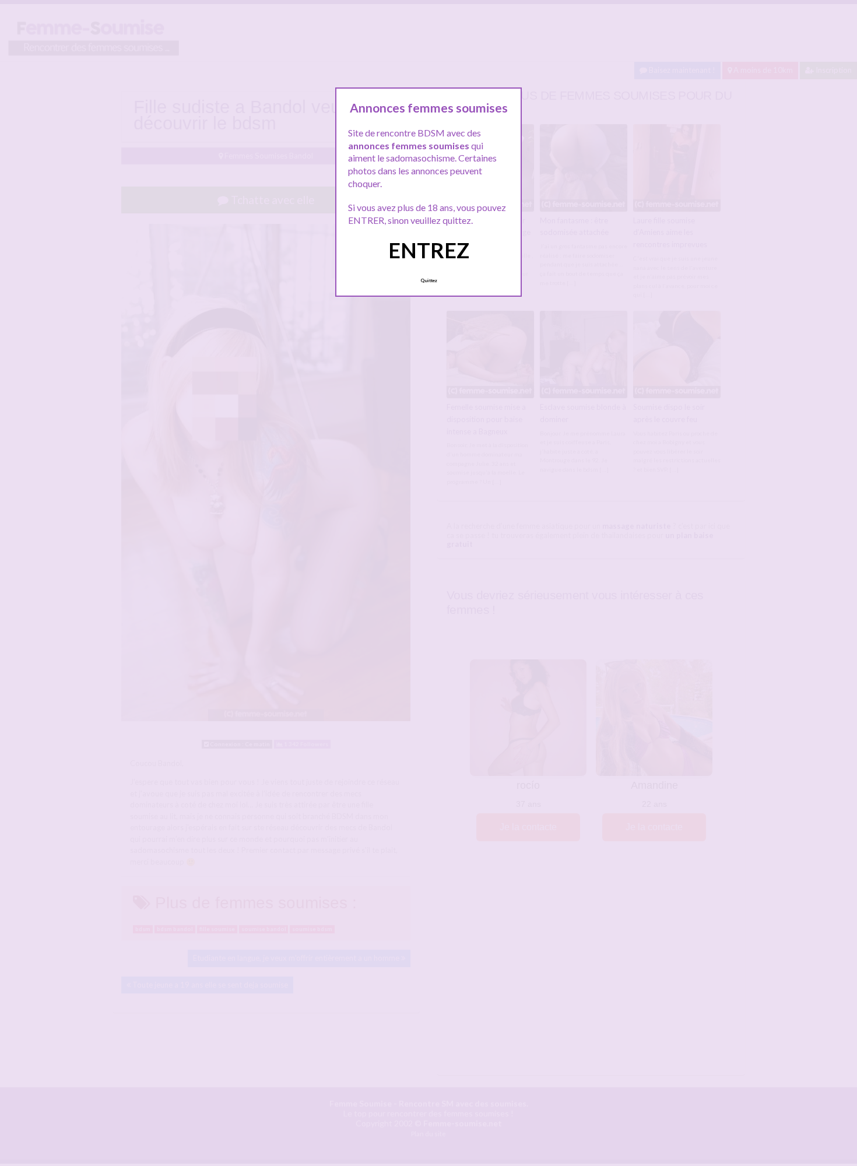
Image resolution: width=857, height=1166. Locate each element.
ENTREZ (428, 250)
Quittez (428, 280)
